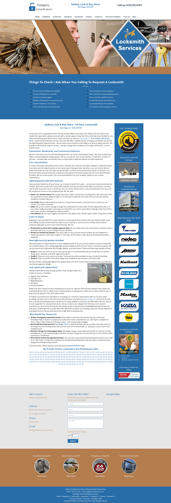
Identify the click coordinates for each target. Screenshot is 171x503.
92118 (66, 364)
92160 (37, 359)
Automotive (57, 17)
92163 (52, 359)
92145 (68, 357)
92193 (84, 362)
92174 (105, 359)
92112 (89, 352)
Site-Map (94, 499)
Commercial (79, 17)
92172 (99, 359)
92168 (78, 359)
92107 (63, 352)
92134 (110, 355)
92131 (94, 355)
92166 (68, 359)
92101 (31, 352)
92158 (110, 357)
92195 (94, 362)
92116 (110, 352)
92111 (84, 352)
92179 (42, 362)
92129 (84, 355)
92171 (94, 359)
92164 (58, 359)
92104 (47, 352)
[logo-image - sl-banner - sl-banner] (85, 47)
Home (37, 17)
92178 (81, 364)
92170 (89, 359)
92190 (68, 362)
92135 (31, 357)
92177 (37, 362)
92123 (58, 355)
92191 (73, 362)
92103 (42, 352)
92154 (99, 357)
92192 (78, 362)
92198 (110, 362)
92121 (47, 355)
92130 (89, 355)
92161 (42, 359)
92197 (105, 362)
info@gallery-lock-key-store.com (41, 430)
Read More (42, 476)
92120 (42, 355)
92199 (60, 364)
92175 (110, 359)
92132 (99, 355)
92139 (52, 357)
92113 (94, 352)
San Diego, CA (65, 128)
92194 (89, 362)
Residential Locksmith (42, 456)
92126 (68, 355)
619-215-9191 (134, 5)
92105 (52, 352)
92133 (105, 355)
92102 (37, 352)
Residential (46, 17)
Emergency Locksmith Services (129, 330)
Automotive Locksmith (71, 456)
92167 (73, 359)
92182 (47, 362)
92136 (37, 357)
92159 (31, 359)
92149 (78, 357)
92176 (31, 362)
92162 (47, 359)
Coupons (89, 17)
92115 (105, 352)
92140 (58, 357)
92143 (71, 364)
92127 (73, 355)
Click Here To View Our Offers (129, 368)
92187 (63, 362)
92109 (73, 352)
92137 (42, 357)
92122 (52, 355)
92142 (63, 357)
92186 (58, 362)
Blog (134, 17)
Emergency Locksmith (100, 456)
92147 (73, 357)
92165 (63, 359)
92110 (78, 352)
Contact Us (98, 17)
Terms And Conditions (113, 17)
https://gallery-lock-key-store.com (93, 491)
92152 (89, 357)
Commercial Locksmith (128, 456)
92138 (47, 357)
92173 (76, 364)
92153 (94, 357)
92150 (84, 357)
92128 (78, 355)
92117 (31, 355)
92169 (84, 359)
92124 (63, 355)
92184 (52, 362)
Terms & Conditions (75, 499)
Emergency (68, 17)
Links (100, 499)
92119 (37, 355)
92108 (68, 352)
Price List (127, 17)
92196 (99, 362)
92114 (99, 352)
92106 (58, 352)
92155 (105, 357)
